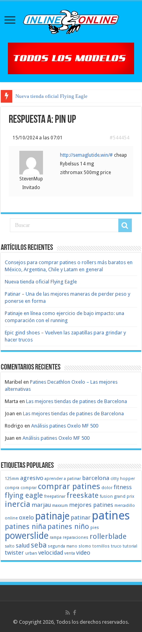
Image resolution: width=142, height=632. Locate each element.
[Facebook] (74, 612)
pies (94, 527)
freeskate (83, 495)
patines (111, 515)
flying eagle (24, 495)
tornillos (101, 546)
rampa (56, 537)
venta (69, 553)
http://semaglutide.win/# (86, 155)
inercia (17, 504)
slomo (84, 546)
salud (23, 545)
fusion (106, 496)
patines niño (68, 526)
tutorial (130, 546)
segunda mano (62, 546)
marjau (41, 504)
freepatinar (54, 496)
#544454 (119, 138)
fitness (123, 487)
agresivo (31, 478)
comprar (29, 487)
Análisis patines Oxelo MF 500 (64, 426)
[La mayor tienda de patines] (71, 58)
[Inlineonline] (71, 20)
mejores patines (91, 504)
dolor (106, 487)
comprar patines (69, 486)
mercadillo (124, 505)
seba (39, 545)
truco (116, 546)
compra (12, 487)
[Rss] (68, 612)
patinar (81, 517)
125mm (12, 478)
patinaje (52, 516)
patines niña (25, 526)
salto (10, 546)
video (83, 552)
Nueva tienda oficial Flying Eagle (51, 96)
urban (31, 553)
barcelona (95, 478)
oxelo (26, 517)
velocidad (50, 552)
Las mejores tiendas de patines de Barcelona (76, 401)
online (11, 518)
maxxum (60, 505)
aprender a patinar (63, 478)
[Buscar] (125, 225)
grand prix (124, 496)
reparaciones (75, 537)
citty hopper (122, 478)
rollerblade (108, 536)
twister (14, 552)
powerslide (27, 536)
